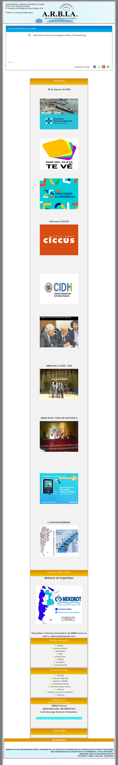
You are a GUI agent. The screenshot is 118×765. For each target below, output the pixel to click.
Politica (60, 659)
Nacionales (60, 651)
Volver (10, 62)
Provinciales (60, 657)
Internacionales (60, 648)
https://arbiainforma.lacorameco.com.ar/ (59, 718)
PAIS (60, 654)
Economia (60, 662)
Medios (60, 646)
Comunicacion (60, 665)
